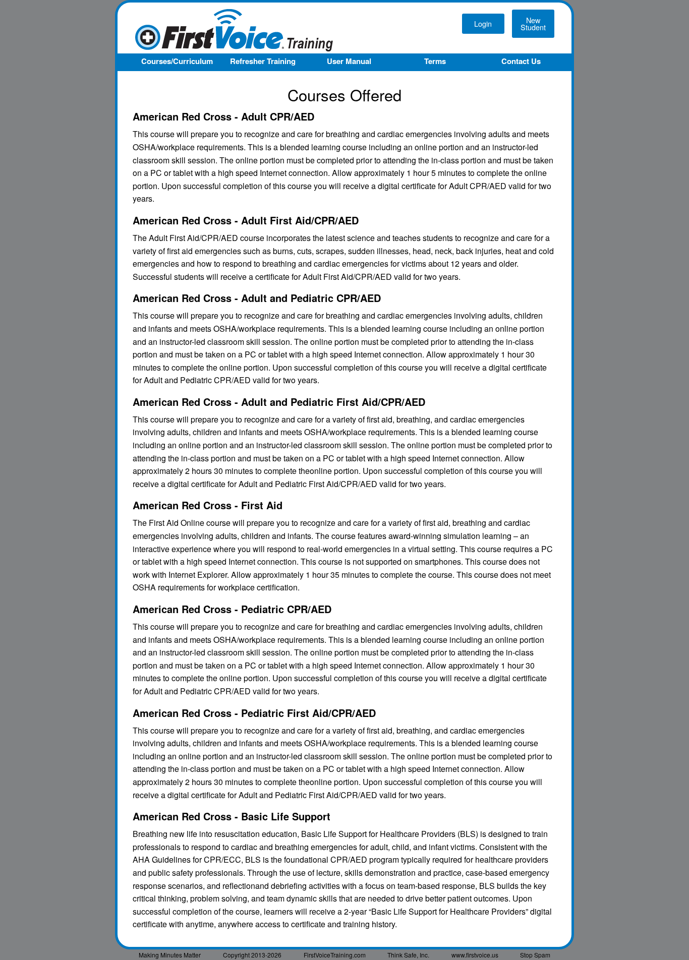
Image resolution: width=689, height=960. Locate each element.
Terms (435, 61)
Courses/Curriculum (177, 61)
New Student (533, 23)
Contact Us (521, 61)
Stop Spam (535, 954)
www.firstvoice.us (474, 954)
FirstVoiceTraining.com (335, 954)
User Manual (349, 61)
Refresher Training (263, 61)
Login (483, 23)
